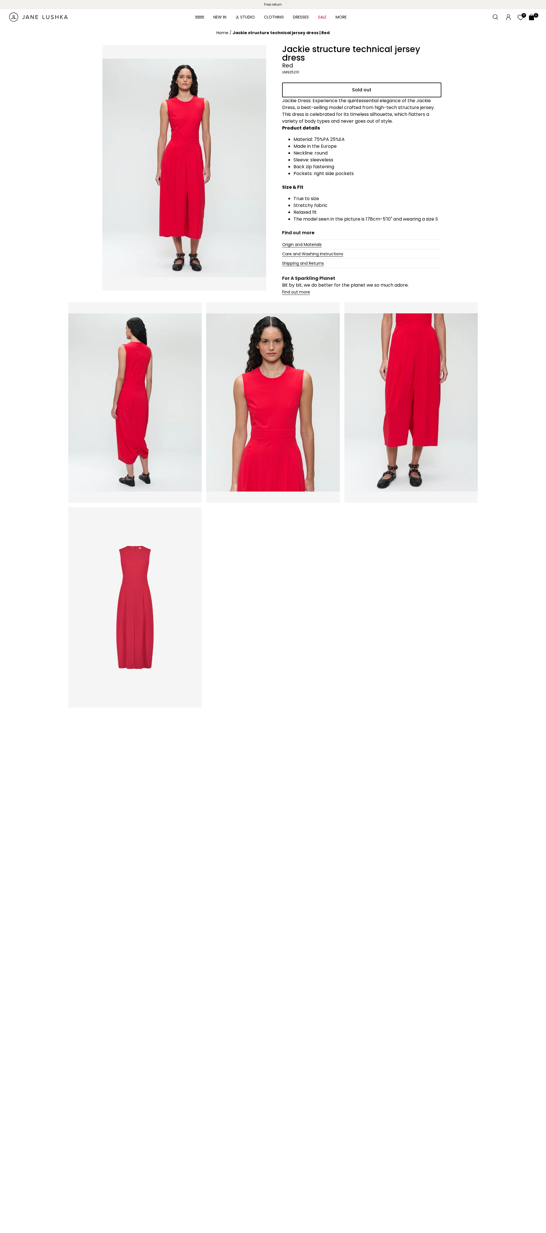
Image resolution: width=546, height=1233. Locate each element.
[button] (199, 17)
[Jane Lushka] (38, 17)
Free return (273, 4)
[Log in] (508, 16)
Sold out (361, 90)
